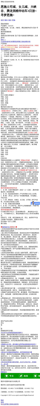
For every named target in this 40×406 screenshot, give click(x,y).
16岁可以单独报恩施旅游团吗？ (12, 332)
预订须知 (22, 41)
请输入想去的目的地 (7, 1)
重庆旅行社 (6, 227)
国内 (6, 20)
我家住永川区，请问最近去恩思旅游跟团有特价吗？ (18, 344)
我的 (2, 400)
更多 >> (3, 39)
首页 (2, 20)
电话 (2, 404)
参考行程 (10, 41)
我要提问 (4, 372)
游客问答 (28, 41)
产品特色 (4, 41)
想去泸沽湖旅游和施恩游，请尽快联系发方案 (16, 352)
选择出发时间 (11, 404)
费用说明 (16, 41)
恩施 (13, 20)
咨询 (2, 402)
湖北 (9, 20)
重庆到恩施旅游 (5, 49)
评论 (2, 323)
